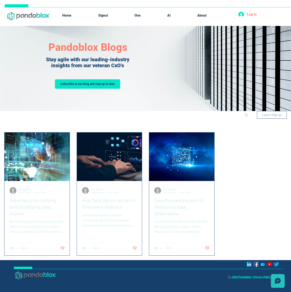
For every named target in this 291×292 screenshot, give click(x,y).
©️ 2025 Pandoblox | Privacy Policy (249, 277)
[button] (246, 115)
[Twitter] (276, 264)
